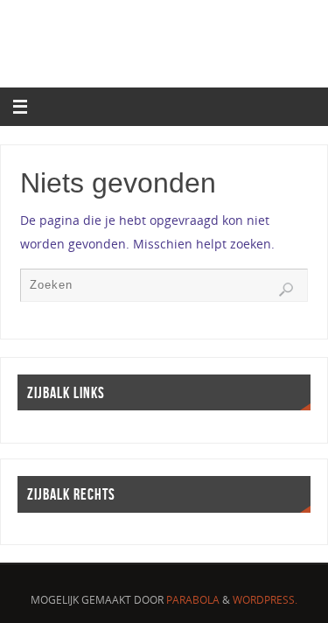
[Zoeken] (286, 289)
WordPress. (265, 599)
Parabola (193, 599)
